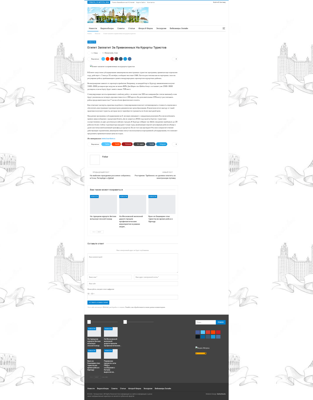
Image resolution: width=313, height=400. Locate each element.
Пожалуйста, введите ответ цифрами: (100, 289)
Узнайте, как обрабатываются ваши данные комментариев (145, 307)
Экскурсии (161, 28)
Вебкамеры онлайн (179, 28)
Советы (121, 28)
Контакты (151, 2)
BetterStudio (221, 394)
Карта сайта (140, 2)
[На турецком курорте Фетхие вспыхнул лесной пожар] (103, 204)
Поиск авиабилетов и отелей (123, 2)
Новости (93, 28)
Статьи (131, 28)
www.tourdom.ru (108, 138)
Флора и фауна (145, 28)
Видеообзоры (107, 28)
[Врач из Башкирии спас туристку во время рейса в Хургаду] (161, 204)
